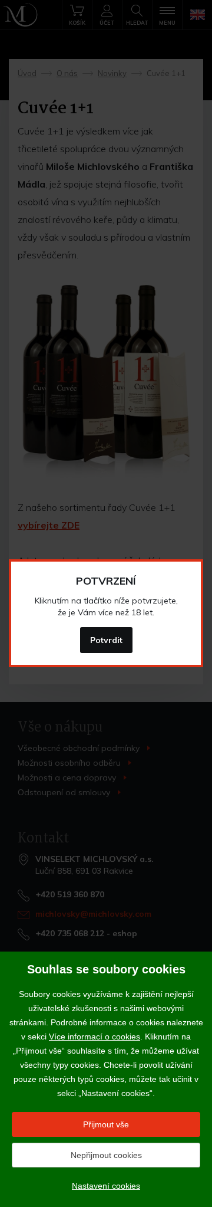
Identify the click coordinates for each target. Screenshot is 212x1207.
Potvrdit (106, 640)
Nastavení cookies (106, 1185)
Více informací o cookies (94, 1036)
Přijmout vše (106, 1124)
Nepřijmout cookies (106, 1155)
